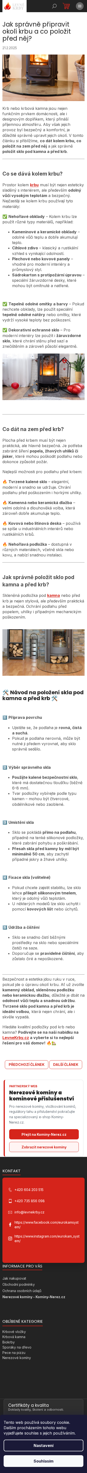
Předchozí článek (26, 1064)
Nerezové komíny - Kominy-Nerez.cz (33, 1297)
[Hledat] (54, 6)
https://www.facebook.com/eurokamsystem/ (46, 1224)
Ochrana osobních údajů (21, 1291)
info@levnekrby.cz (29, 1212)
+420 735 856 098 (29, 1201)
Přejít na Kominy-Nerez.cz (44, 1134)
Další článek (65, 1064)
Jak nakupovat (14, 1278)
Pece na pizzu (13, 1353)
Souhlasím (43, 1461)
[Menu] (80, 6)
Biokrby (8, 1342)
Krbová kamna (13, 1337)
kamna (53, 595)
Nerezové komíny (16, 1358)
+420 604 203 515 (29, 1190)
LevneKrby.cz (15, 1037)
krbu (34, 184)
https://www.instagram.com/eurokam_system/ (47, 1238)
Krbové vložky (14, 1332)
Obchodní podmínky (18, 1284)
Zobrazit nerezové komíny (44, 1147)
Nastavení (43, 1445)
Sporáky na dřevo (16, 1347)
